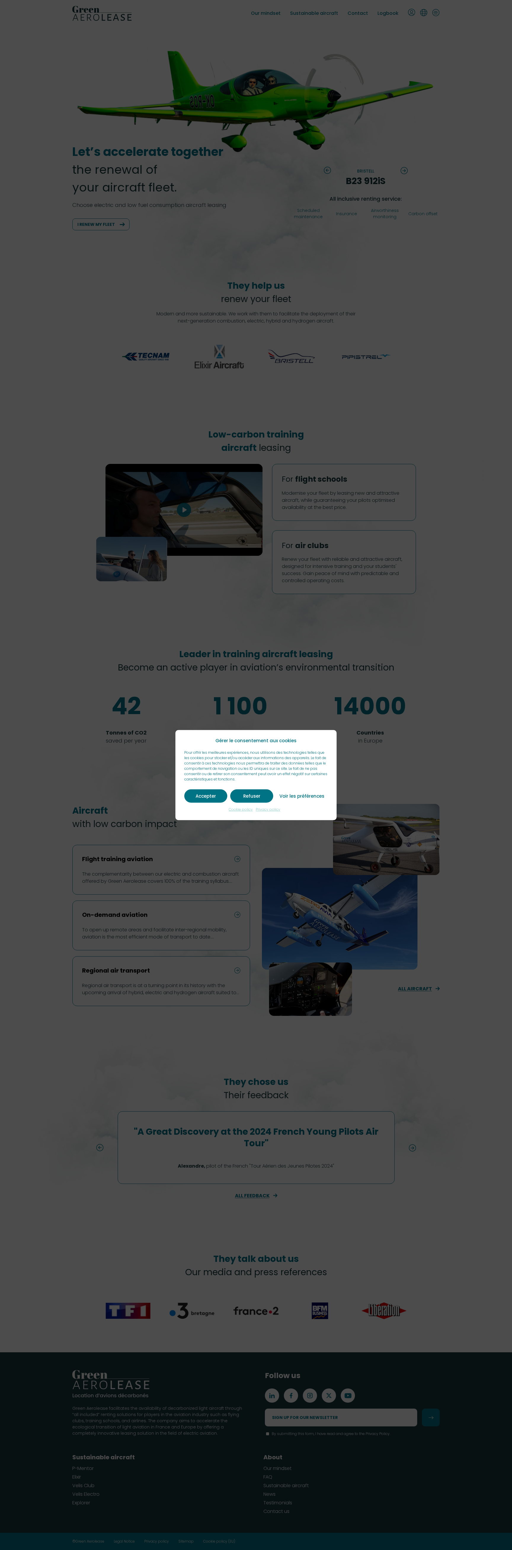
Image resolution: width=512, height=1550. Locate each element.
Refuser (251, 796)
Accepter (206, 796)
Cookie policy (241, 809)
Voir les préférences (301, 796)
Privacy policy (268, 809)
